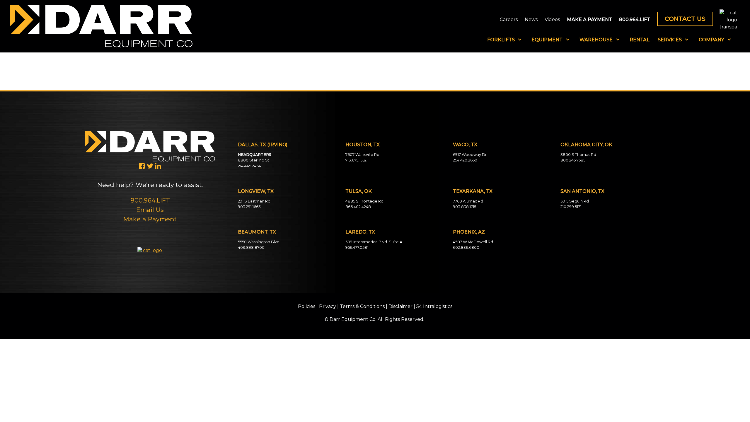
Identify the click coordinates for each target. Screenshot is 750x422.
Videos (552, 20)
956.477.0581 (356, 247)
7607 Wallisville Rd (362, 154)
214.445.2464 (249, 166)
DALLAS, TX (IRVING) (262, 144)
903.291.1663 (249, 207)
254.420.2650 (465, 160)
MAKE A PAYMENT (589, 20)
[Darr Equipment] (101, 26)
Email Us (150, 209)
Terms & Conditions (362, 306)
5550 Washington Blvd (258, 242)
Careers (509, 20)
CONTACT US (685, 18)
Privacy (327, 306)
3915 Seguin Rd (574, 201)
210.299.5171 (570, 207)
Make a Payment (150, 219)
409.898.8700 (251, 247)
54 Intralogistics (434, 306)
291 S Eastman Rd (254, 201)
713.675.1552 (356, 160)
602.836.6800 (466, 247)
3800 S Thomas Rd (578, 154)
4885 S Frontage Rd (364, 201)
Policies (306, 306)
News (531, 20)
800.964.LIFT (634, 20)
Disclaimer (400, 306)
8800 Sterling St (253, 160)
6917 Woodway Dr (470, 154)
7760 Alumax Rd (468, 201)
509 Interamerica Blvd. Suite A (373, 242)
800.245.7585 (572, 160)
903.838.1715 (464, 207)
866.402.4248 (358, 207)
